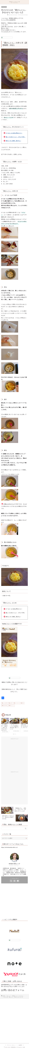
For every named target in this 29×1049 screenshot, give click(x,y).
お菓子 (11, 703)
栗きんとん (12, 705)
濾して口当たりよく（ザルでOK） (16, 137)
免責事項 (20, 1045)
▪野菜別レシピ (14, 995)
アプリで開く (4, 665)
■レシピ (8, 995)
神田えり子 (7, 629)
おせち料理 (5, 703)
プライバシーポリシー (11, 1045)
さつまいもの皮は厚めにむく (14, 133)
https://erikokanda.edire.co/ (9, 847)
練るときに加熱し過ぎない (13, 140)
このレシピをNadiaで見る (13, 665)
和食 (23, 703)
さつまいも (17, 703)
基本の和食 (5, 705)
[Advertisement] (14, 755)
